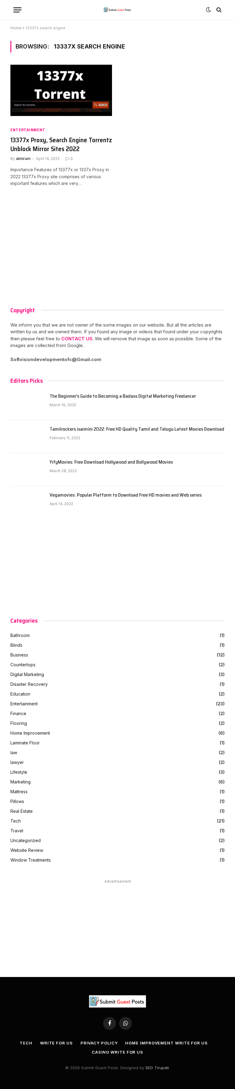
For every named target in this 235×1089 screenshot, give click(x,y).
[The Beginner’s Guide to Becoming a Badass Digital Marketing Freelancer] (27, 403)
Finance (18, 713)
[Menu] (17, 10)
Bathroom (20, 635)
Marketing (20, 781)
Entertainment (27, 130)
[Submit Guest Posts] (117, 10)
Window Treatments (30, 860)
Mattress (19, 791)
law (13, 752)
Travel (16, 830)
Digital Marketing (27, 674)
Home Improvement (30, 733)
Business (19, 654)
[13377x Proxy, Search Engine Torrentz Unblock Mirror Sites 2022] (61, 93)
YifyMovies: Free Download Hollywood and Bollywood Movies (111, 462)
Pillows (17, 801)
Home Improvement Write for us (166, 1042)
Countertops (22, 664)
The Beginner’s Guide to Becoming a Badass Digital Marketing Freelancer (123, 396)
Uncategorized (25, 840)
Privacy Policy (99, 1042)
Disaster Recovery (29, 684)
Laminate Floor (25, 742)
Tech (15, 820)
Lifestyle (18, 772)
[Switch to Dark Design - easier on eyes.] (208, 10)
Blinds (16, 645)
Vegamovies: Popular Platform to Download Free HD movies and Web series (126, 495)
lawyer (17, 762)
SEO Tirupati (157, 1067)
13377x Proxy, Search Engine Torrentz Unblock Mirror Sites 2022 (61, 144)
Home (15, 28)
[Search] (218, 10)
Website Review (26, 850)
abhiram (23, 158)
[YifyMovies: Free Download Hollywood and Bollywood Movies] (27, 469)
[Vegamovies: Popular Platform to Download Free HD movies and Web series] (27, 502)
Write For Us (56, 1042)
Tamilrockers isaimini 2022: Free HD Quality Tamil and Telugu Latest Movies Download (137, 429)
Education (20, 693)
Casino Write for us (117, 1052)
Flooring (18, 723)
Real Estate (21, 811)
